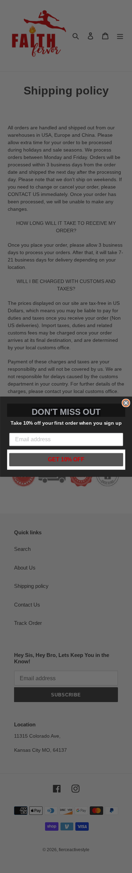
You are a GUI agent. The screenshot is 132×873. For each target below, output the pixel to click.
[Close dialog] (125, 402)
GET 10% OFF (66, 459)
